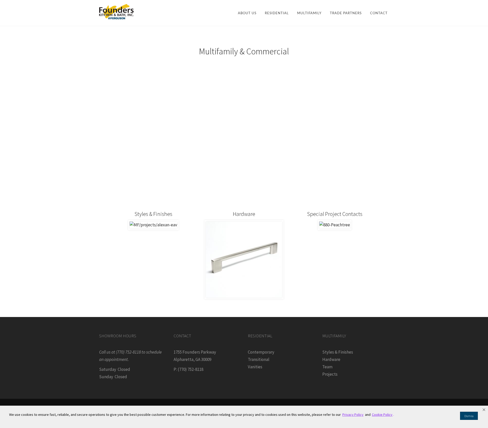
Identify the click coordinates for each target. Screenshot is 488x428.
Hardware (331, 359)
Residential (277, 13)
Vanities (255, 367)
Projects (330, 374)
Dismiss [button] (469, 416)
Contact (379, 13)
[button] (484, 410)
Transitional (258, 359)
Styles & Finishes (337, 352)
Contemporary (261, 352)
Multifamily (309, 13)
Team (327, 367)
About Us (247, 13)
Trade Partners (346, 13)
